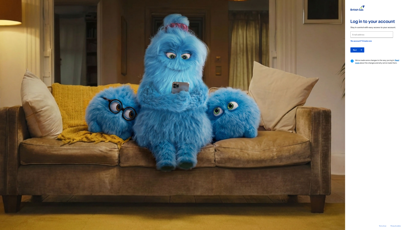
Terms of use (382, 226)
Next (355, 50)
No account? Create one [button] (361, 41)
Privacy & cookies (396, 226)
